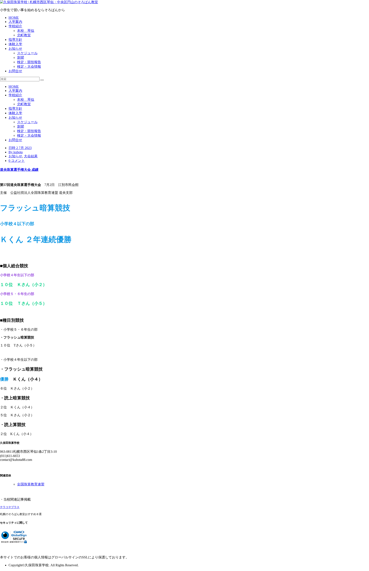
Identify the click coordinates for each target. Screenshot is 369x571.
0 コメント (17, 160)
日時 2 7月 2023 (20, 148)
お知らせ (15, 48)
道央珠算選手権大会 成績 (19, 169)
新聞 (20, 57)
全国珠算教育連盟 (30, 484)
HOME (14, 17)
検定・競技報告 (29, 62)
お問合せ (15, 71)
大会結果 (31, 156)
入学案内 (15, 21)
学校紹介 (15, 26)
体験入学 (15, 44)
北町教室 (24, 35)
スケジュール (27, 53)
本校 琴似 (25, 30)
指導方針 (15, 39)
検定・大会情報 (29, 66)
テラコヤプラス (9, 507)
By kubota (16, 152)
